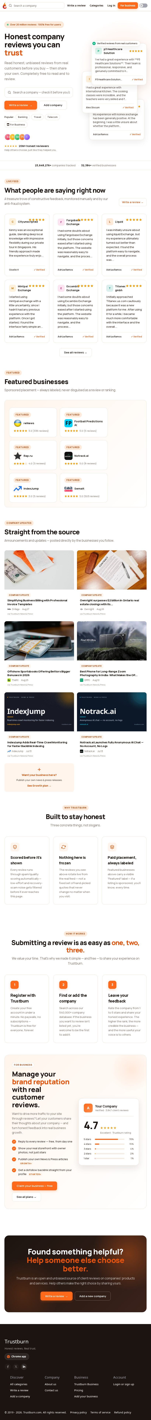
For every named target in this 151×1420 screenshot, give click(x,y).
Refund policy (122, 1412)
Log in (111, 5)
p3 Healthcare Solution (113, 51)
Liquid (119, 221)
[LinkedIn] (24, 1367)
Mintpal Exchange (22, 288)
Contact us (51, 1390)
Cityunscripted (22, 221)
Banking (22, 117)
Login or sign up (123, 1384)
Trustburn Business (86, 1384)
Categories (96, 5)
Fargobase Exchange (70, 222)
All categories (18, 1384)
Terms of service (100, 1412)
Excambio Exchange (70, 288)
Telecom (52, 117)
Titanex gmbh (119, 288)
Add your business (86, 1396)
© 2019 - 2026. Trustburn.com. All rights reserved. (35, 1412)
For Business (17, 124)
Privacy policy (78, 1412)
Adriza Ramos (65, 269)
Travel (37, 117)
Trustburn (17, 1341)
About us (50, 1384)
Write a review (76, 5)
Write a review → (132, 202)
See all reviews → (75, 352)
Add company (53, 105)
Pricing (78, 1390)
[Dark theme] (143, 5)
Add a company (20, 1396)
